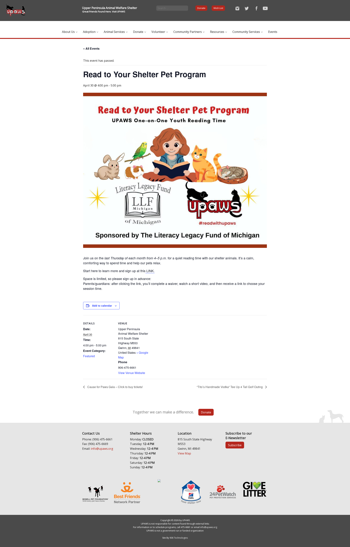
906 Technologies (179, 537)
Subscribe (235, 445)
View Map (184, 453)
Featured (89, 356)
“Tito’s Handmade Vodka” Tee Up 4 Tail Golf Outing (230, 387)
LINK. (150, 270)
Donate (201, 8)
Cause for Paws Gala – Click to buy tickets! (115, 387)
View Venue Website (131, 373)
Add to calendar (102, 305)
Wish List (218, 8)
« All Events (91, 48)
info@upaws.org (102, 449)
